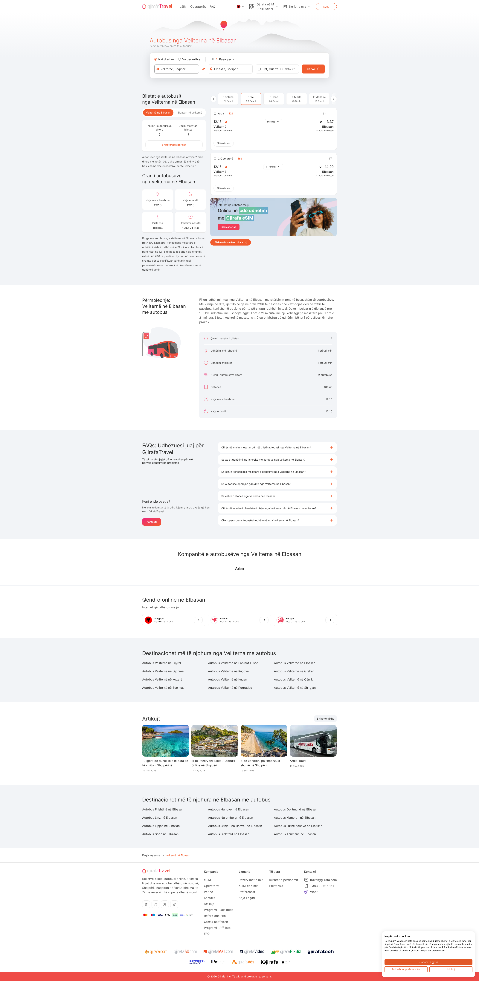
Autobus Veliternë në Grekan (294, 671)
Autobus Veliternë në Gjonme (163, 671)
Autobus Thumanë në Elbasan (295, 834)
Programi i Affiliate (217, 928)
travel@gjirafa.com (323, 880)
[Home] (157, 6)
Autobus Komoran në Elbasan (294, 817)
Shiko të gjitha (325, 718)
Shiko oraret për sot (174, 144)
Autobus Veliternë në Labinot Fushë (233, 663)
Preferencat (247, 892)
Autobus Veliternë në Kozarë (162, 679)
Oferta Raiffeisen (216, 922)
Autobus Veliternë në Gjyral (161, 663)
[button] (277, 447)
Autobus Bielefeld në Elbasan (228, 834)
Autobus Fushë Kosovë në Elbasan (298, 826)
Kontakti (152, 521)
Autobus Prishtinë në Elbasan (162, 809)
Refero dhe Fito (215, 916)
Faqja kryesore (151, 855)
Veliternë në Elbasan (158, 112)
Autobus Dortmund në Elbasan (295, 809)
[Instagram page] (155, 904)
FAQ (212, 6)
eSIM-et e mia (248, 886)
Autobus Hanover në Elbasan (228, 809)
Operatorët (198, 6)
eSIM (183, 6)
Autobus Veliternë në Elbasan (294, 663)
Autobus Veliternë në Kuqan (227, 679)
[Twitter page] (165, 904)
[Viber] (306, 892)
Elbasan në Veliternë (190, 112)
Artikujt (209, 904)
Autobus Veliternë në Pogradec (230, 687)
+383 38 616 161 (322, 886)
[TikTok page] (174, 904)
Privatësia (276, 886)
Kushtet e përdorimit (283, 880)
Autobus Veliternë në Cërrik (293, 679)
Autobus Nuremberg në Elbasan (230, 817)
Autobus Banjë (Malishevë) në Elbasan (235, 826)
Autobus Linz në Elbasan (159, 817)
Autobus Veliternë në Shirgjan (295, 687)
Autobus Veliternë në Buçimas (163, 687)
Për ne (208, 892)
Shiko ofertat (229, 227)
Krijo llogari (247, 898)
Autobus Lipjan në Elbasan (161, 826)
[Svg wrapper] (156, 952)
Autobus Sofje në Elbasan (160, 834)
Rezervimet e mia (251, 880)
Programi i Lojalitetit (218, 910)
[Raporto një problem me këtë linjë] (325, 113)
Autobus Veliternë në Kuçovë (228, 671)
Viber (314, 892)
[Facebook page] (146, 904)
